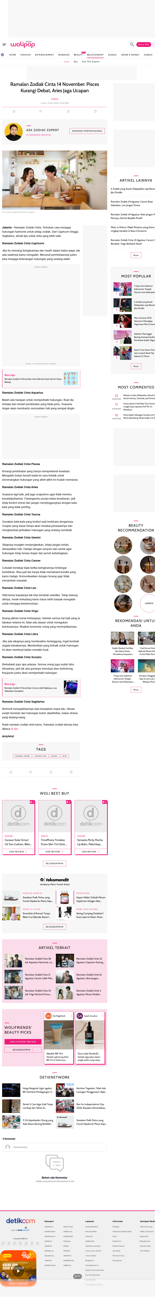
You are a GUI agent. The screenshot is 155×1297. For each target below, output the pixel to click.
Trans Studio (90, 1256)
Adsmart (89, 1236)
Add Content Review (23, 1041)
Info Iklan (116, 1251)
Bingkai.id (89, 1260)
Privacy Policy (119, 1256)
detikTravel (68, 1227)
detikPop (67, 1265)
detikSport (49, 1251)
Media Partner (119, 1246)
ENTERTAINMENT (44, 54)
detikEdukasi (50, 1231)
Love (66, 61)
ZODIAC (112, 54)
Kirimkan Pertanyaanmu (87, 131)
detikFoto (67, 1256)
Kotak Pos (117, 1241)
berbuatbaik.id (91, 1227)
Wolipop (67, 1241)
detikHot (48, 1246)
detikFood (67, 1231)
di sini (14, 729)
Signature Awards (93, 1246)
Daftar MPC (143, 44)
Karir (115, 1236)
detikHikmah (68, 1260)
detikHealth (68, 1236)
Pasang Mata (91, 1231)
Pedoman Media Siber (122, 1231)
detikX (66, 1246)
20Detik (66, 1251)
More (136, 255)
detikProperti (50, 1265)
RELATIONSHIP (95, 54)
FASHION (25, 54)
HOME (12, 54)
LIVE (8, 1255)
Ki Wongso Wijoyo (38, 135)
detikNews (49, 1227)
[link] (54, 879)
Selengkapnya (22, 1049)
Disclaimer (117, 1260)
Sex (76, 61)
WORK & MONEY (130, 54)
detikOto (48, 1260)
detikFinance (50, 1236)
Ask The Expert (91, 61)
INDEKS (148, 54)
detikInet (48, 1241)
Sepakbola (49, 1256)
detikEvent (89, 1241)
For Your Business (92, 1275)
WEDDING (63, 54)
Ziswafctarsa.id (92, 1265)
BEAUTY (78, 54)
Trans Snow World (93, 1251)
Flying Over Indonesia (94, 1270)
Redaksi (116, 1227)
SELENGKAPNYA (55, 863)
